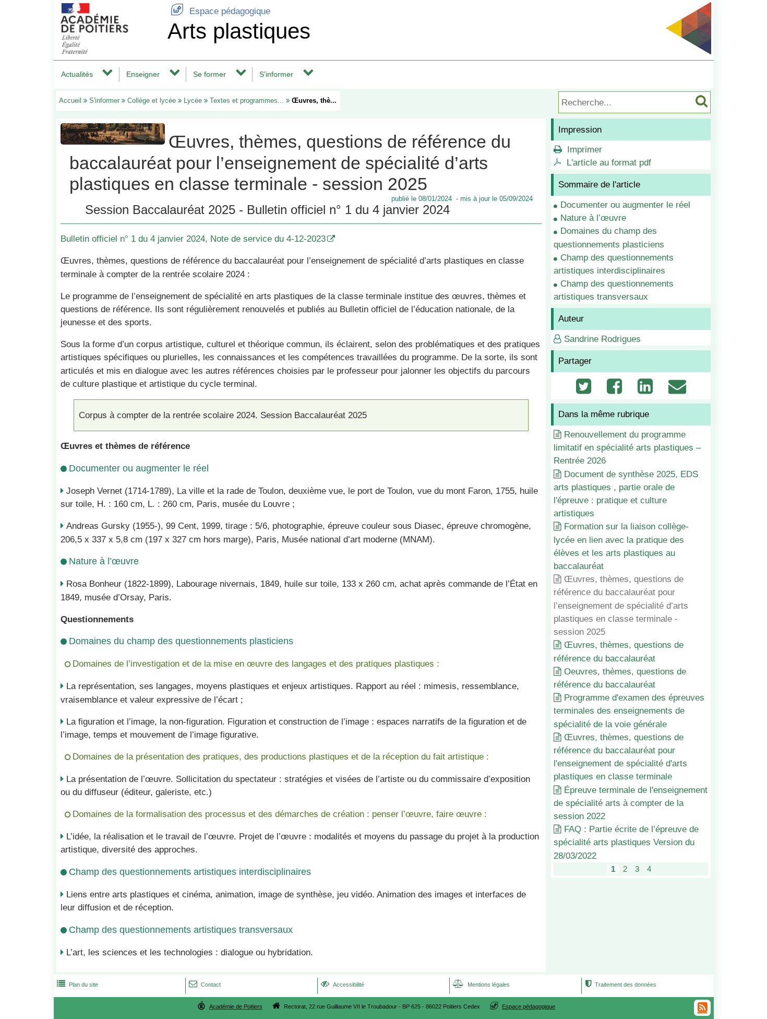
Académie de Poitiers (235, 1006)
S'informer (276, 74)
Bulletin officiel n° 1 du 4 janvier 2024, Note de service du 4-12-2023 (193, 239)
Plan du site (77, 984)
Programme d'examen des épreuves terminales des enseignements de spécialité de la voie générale (629, 711)
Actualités (77, 74)
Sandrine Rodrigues (602, 339)
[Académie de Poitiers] (108, 51)
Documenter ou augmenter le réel (625, 205)
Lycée (193, 100)
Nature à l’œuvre (593, 218)
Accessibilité (342, 984)
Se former (209, 74)
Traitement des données (620, 984)
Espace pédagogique (220, 11)
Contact (205, 984)
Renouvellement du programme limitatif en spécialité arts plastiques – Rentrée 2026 (627, 448)
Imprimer (584, 150)
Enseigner (143, 74)
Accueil (70, 100)
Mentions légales (481, 984)
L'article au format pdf (609, 163)
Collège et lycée (151, 100)
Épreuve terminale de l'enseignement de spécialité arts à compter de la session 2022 (631, 803)
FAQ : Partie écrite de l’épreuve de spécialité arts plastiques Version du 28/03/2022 (626, 842)
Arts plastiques (238, 31)
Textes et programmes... (247, 100)
